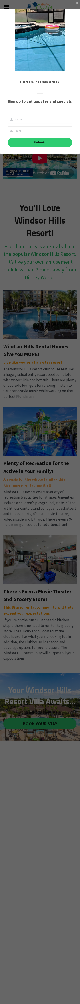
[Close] (76, 3)
